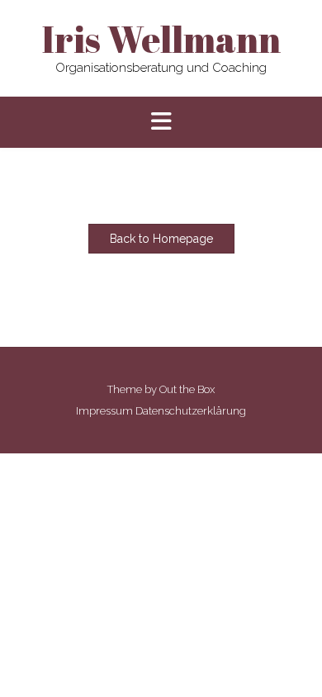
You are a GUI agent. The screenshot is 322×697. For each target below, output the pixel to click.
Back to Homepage (161, 238)
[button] (161, 123)
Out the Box (187, 389)
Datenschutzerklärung (190, 410)
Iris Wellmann (161, 38)
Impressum (104, 410)
